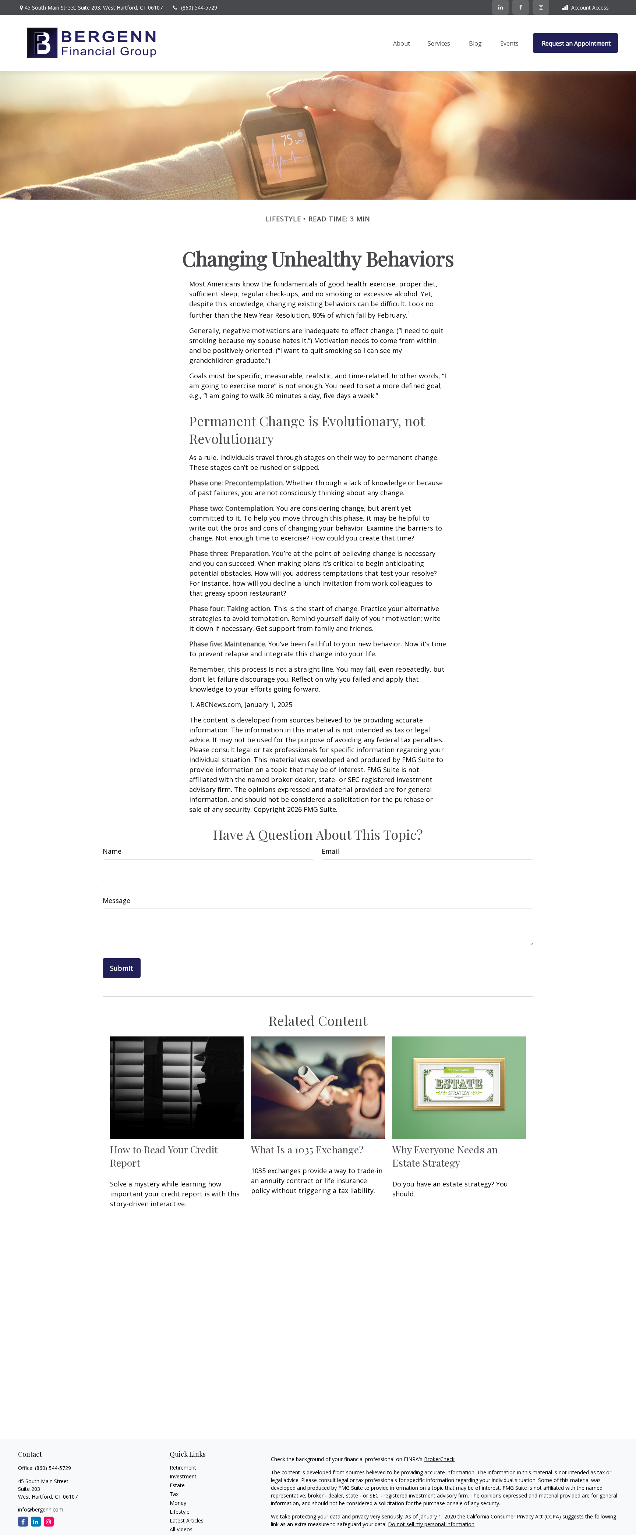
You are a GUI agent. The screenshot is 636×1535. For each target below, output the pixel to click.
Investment (183, 1476)
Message (116, 900)
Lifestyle (180, 1511)
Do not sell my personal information (431, 1524)
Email (330, 851)
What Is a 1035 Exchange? (307, 1149)
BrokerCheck (439, 1459)
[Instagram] (49, 1522)
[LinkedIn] (500, 7)
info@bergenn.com (40, 1509)
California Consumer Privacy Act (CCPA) (514, 1516)
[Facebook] (520, 7)
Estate (177, 1485)
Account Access (590, 7)
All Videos (181, 1529)
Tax (174, 1494)
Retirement (183, 1467)
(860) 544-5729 (199, 7)
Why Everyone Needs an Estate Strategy (445, 1156)
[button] (401, 43)
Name (112, 851)
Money (178, 1502)
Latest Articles (187, 1520)
